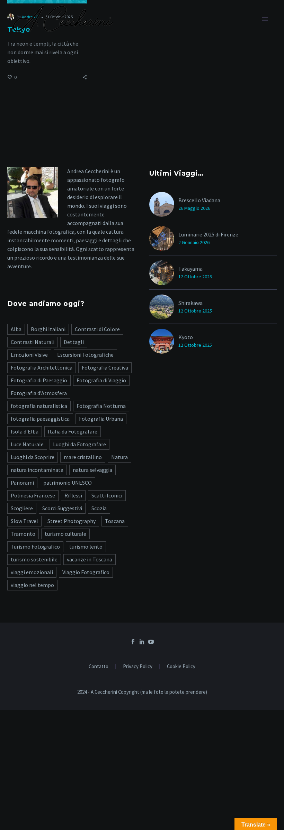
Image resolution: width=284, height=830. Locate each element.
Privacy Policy (137, 666)
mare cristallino (83, 457)
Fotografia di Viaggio (101, 380)
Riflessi (73, 495)
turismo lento (86, 546)
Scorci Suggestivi (62, 508)
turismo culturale (65, 533)
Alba (16, 329)
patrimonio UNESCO (67, 482)
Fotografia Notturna (101, 405)
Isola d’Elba (24, 431)
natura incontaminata (37, 469)
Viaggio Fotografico (85, 572)
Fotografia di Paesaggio (39, 380)
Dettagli (74, 341)
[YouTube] (151, 641)
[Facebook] (133, 641)
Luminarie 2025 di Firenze (208, 234)
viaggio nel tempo (32, 584)
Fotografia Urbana (101, 418)
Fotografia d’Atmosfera (39, 393)
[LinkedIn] (142, 641)
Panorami (22, 482)
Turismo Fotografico (35, 546)
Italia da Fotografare (72, 431)
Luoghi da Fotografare (79, 444)
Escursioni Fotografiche (85, 354)
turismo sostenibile (34, 559)
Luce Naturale (27, 444)
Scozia (99, 508)
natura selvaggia (92, 469)
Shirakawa (190, 302)
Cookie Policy (181, 666)
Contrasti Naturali (32, 341)
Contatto (98, 666)
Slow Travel (24, 520)
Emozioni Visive (29, 354)
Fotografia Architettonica (41, 367)
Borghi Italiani (48, 329)
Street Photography (71, 520)
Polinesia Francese (33, 495)
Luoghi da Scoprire (32, 457)
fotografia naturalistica (39, 405)
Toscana (115, 520)
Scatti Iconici (106, 495)
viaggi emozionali (32, 572)
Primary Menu (265, 19)
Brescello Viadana (199, 200)
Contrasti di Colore (97, 329)
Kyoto (185, 337)
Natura (119, 457)
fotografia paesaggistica (40, 418)
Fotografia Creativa (105, 367)
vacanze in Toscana (89, 559)
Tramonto (23, 533)
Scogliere (22, 508)
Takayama (190, 268)
